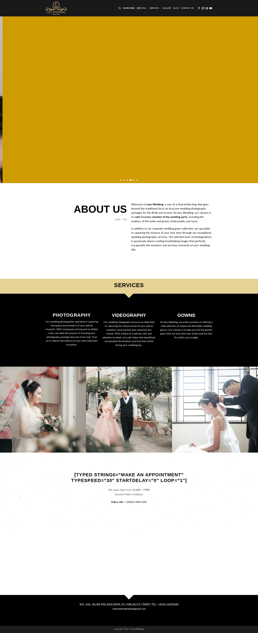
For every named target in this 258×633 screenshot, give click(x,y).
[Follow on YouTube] (210, 8)
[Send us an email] (207, 8)
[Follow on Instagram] (203, 8)
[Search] (120, 8)
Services (154, 8)
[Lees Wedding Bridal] (59, 8)
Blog (176, 8)
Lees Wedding (137, 629)
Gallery (167, 8)
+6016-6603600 (168, 604)
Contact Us (187, 8)
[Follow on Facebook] (199, 8)
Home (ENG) (129, 8)
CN (125, 219)
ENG (117, 219)
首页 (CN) (141, 8)
